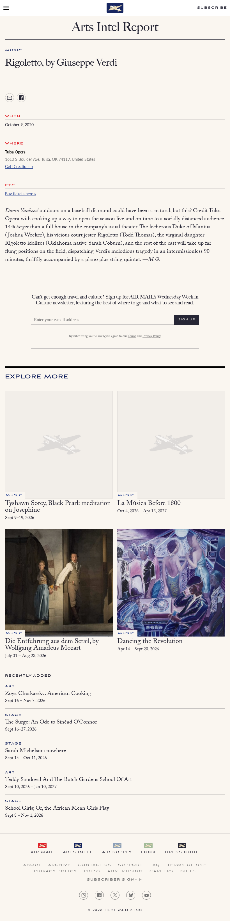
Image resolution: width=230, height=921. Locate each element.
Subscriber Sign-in (115, 880)
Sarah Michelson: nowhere (35, 751)
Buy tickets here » (20, 193)
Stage (13, 715)
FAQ (155, 865)
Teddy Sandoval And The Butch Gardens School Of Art (68, 780)
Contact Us (94, 865)
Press (92, 871)
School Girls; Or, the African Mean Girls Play (57, 809)
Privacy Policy (151, 336)
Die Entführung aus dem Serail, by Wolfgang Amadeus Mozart (51, 645)
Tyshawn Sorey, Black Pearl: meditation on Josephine (58, 507)
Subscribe (212, 8)
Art (10, 686)
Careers (162, 871)
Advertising (125, 871)
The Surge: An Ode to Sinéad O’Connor (51, 722)
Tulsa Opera (15, 152)
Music (13, 50)
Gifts (188, 871)
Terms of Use (187, 865)
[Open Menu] (6, 7)
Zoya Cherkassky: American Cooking (48, 694)
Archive (59, 865)
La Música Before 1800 (149, 504)
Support (130, 865)
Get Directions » (19, 166)
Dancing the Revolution (150, 642)
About (32, 865)
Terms (132, 336)
